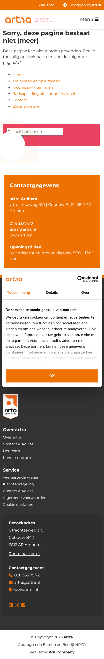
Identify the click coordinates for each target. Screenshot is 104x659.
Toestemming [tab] (18, 292)
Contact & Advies (18, 444)
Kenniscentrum (17, 457)
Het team (11, 450)
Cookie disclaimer (19, 504)
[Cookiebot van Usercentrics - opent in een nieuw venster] (77, 279)
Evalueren (46, 5)
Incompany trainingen (33, 87)
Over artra (12, 437)
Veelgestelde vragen (21, 477)
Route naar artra (24, 553)
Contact (20, 100)
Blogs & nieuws (26, 106)
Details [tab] (52, 292)
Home (18, 74)
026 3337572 (21, 223)
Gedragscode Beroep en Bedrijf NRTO (52, 644)
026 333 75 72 (27, 575)
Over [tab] (85, 292)
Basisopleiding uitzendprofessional (44, 93)
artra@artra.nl (23, 229)
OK (52, 376)
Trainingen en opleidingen (36, 81)
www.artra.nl (22, 235)
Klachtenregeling (18, 484)
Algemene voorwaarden (24, 497)
